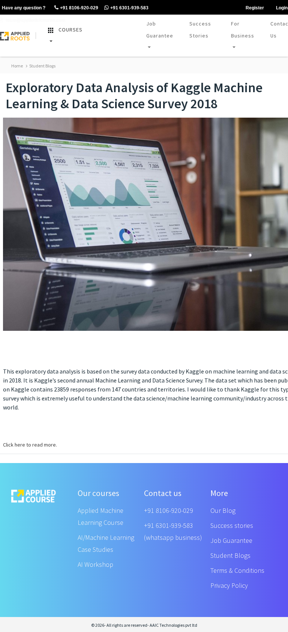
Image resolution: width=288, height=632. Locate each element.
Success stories (231, 525)
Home (17, 66)
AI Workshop (95, 564)
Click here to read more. (30, 444)
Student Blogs (42, 66)
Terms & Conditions (237, 570)
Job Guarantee (159, 29)
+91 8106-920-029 (168, 510)
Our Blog (223, 510)
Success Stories (200, 29)
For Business (242, 29)
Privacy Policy (229, 585)
